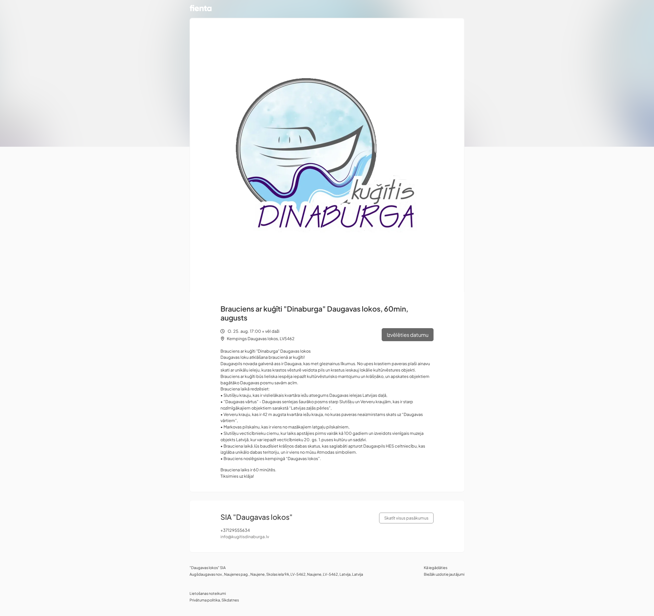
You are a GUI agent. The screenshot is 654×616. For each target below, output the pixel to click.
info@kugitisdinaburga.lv (244, 536)
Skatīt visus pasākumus (406, 518)
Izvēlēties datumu (407, 334)
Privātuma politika (205, 600)
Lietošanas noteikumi (208, 593)
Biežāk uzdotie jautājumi (444, 574)
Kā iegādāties (435, 567)
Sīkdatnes (230, 600)
